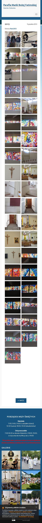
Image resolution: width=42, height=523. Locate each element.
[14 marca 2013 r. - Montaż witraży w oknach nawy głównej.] (13, 39)
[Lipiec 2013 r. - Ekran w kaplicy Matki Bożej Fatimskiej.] (29, 239)
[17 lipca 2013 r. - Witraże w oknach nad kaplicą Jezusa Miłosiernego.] (29, 256)
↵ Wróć (21, 400)
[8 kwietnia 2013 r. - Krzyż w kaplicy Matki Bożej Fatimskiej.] (13, 172)
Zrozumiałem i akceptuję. (26, 516)
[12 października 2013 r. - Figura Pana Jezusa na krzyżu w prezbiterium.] (29, 355)
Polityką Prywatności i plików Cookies (20, 512)
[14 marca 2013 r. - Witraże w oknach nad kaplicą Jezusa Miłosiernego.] (29, 73)
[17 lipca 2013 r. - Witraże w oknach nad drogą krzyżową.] (29, 306)
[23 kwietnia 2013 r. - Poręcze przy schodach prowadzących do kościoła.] (13, 189)
